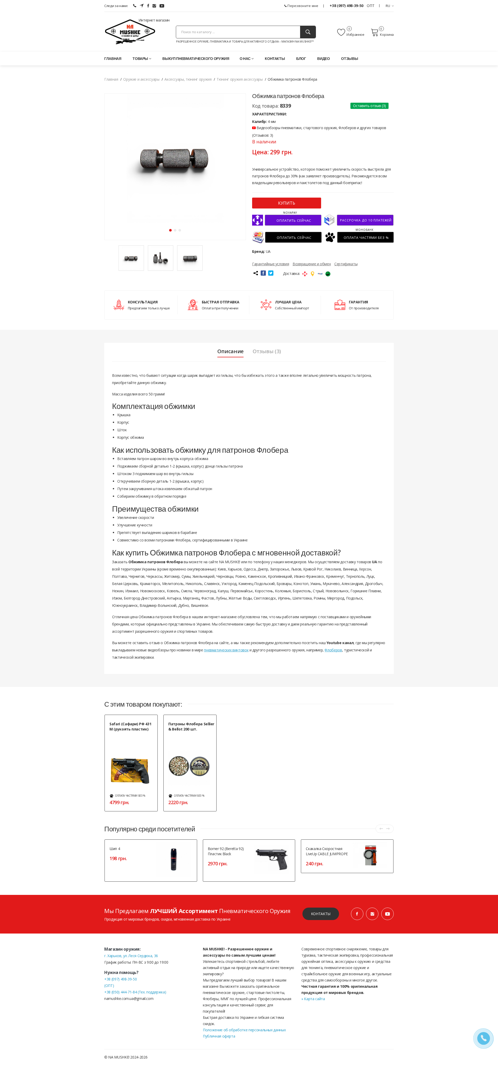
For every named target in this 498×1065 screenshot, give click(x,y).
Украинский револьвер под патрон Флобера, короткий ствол (129, 740)
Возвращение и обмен (312, 263)
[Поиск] (308, 32)
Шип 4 (114, 848)
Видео (323, 58)
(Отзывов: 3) (262, 135)
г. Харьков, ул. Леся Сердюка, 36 (131, 955)
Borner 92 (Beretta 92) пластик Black (226, 851)
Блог (301, 58)
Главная (112, 58)
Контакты (275, 58)
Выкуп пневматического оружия (195, 58)
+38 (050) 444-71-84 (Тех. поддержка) (135, 992)
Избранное (355, 34)
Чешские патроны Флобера (189, 735)
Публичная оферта (219, 1036)
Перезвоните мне (303, 5)
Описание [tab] (230, 351)
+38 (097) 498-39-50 (347, 5)
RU (388, 5)
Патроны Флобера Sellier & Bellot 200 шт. (191, 726)
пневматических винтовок (226, 650)
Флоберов (333, 650)
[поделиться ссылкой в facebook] (263, 273)
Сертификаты (345, 263)
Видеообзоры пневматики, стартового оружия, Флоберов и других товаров (321, 127)
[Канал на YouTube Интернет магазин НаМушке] (162, 6)
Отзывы (349, 58)
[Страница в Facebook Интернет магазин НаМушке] (148, 6)
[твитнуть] (270, 273)
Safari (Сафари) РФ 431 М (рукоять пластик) (130, 726)
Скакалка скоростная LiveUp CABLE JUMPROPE (327, 851)
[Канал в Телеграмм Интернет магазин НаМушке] (142, 6)
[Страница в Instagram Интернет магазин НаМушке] (154, 6)
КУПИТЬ (286, 203)
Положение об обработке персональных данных (244, 1029)
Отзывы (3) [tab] (267, 351)
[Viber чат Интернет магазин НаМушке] (134, 6)
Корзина (387, 34)
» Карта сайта (313, 998)
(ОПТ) (109, 985)
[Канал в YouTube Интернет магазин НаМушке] (387, 914)
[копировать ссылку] (255, 273)
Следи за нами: (116, 5)
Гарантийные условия (270, 263)
